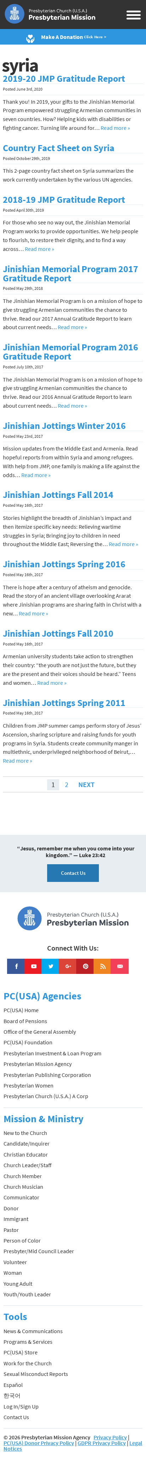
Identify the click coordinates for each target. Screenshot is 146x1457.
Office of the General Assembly (40, 1031)
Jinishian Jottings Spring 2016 (64, 564)
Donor (11, 1208)
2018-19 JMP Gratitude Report (64, 199)
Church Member (23, 1176)
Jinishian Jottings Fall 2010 (58, 633)
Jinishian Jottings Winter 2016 (64, 425)
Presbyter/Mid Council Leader (39, 1251)
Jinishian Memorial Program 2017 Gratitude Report (70, 273)
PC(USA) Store (21, 1352)
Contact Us (73, 873)
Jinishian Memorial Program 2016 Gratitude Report (70, 352)
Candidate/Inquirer (27, 1143)
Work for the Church (28, 1363)
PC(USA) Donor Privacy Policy (39, 1442)
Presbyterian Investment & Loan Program (52, 1053)
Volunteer (15, 1262)
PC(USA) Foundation (28, 1042)
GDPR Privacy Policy (102, 1442)
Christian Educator (26, 1154)
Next (86, 784)
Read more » (115, 127)
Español (13, 1384)
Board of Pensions (25, 1021)
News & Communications (33, 1331)
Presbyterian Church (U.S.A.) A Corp (46, 1096)
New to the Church (25, 1132)
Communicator (21, 1197)
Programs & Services (28, 1341)
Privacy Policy (110, 1437)
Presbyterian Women (29, 1085)
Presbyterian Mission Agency (38, 1063)
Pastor (11, 1229)
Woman (13, 1272)
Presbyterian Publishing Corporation (47, 1074)
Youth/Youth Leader (27, 1294)
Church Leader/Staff (27, 1165)
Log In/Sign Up (21, 1406)
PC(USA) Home (21, 1010)
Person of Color (22, 1240)
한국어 (12, 1395)
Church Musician (23, 1186)
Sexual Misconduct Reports (36, 1373)
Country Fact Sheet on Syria (58, 148)
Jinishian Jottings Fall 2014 (58, 494)
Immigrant (16, 1218)
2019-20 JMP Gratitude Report (64, 78)
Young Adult (18, 1283)
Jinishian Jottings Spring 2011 (64, 703)
